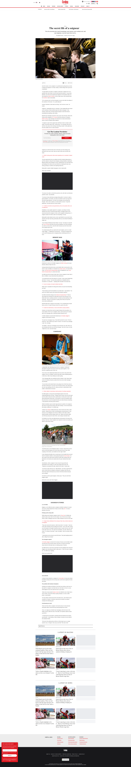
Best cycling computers (72, 743)
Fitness (66, 6)
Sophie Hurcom (60, 35)
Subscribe (92, 3)
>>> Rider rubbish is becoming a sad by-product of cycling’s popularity (56, 391)
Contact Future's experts (56, 754)
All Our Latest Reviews (84, 738)
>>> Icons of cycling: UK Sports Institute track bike (52, 284)
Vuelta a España (60, 742)
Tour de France (60, 738)
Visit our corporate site (78, 763)
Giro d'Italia (59, 740)
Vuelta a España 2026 (61, 9)
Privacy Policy (13, 759)
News (44, 6)
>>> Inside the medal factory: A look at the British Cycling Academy (55, 307)
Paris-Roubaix (67, 455)
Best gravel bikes (71, 740)
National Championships (61, 294)
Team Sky (63, 515)
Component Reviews (83, 742)
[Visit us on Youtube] (96, 1)
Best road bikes (71, 738)
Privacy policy (75, 754)
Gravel (71, 6)
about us (48, 754)
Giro (65, 508)
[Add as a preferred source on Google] (65, 759)
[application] (57, 181)
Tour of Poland (46, 224)
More (87, 6)
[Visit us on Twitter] (93, 1)
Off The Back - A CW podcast (73, 9)
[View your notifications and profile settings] (40, 3)
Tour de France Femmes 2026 (87, 9)
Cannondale (61, 578)
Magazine (77, 6)
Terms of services (55, 140)
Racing (48, 6)
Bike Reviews (82, 740)
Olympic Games (62, 268)
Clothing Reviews (83, 743)
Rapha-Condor (56, 592)
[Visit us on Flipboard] (97, 1)
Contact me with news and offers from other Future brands (10, 753)
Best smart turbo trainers (72, 742)
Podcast (82, 6)
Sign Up (9, 755)
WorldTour (45, 97)
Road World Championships (51, 270)
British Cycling (51, 96)
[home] (41, 6)
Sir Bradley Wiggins (65, 315)
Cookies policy (82, 754)
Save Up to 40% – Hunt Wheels (49, 9)
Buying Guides (60, 6)
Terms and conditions (66, 754)
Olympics (59, 743)
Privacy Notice (45, 141)
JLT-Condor (54, 117)
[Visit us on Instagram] (91, 1)
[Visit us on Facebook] (94, 1)
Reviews (53, 6)
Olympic (49, 409)
